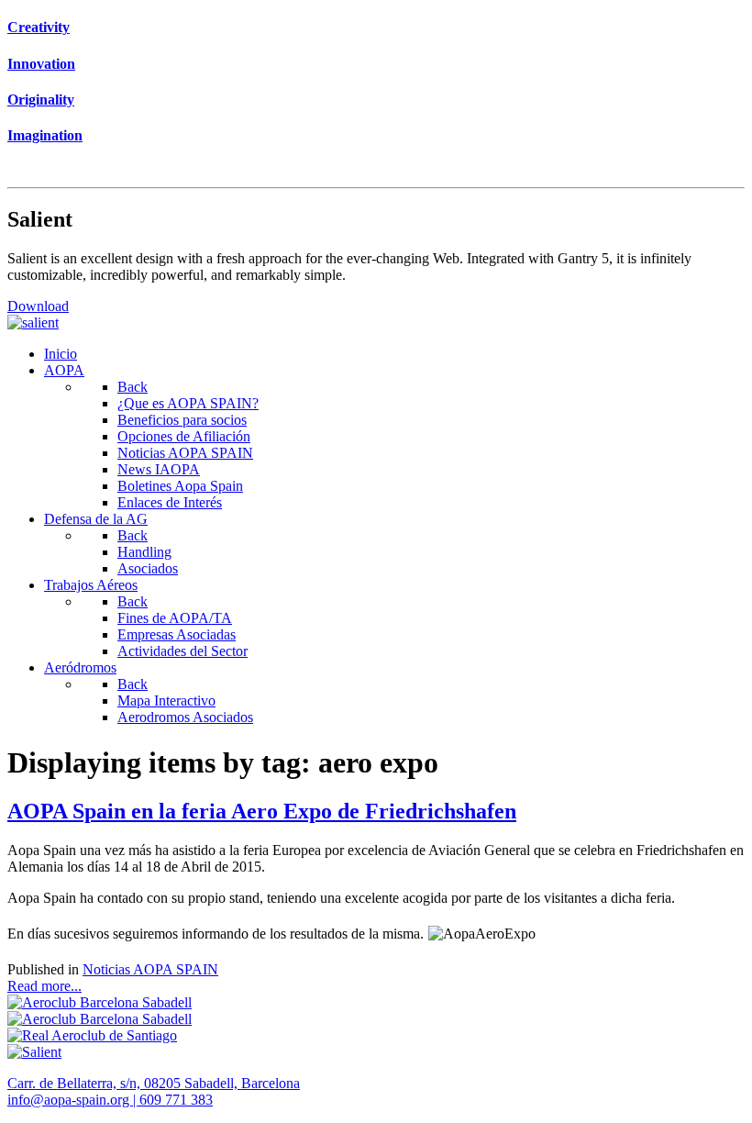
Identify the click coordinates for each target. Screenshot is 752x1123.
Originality (40, 99)
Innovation (41, 64)
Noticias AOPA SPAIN (150, 969)
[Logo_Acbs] (99, 1002)
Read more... (44, 986)
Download (38, 306)
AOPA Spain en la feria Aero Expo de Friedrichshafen (261, 811)
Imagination (45, 135)
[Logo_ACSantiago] (92, 1035)
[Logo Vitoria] (99, 1019)
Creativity (38, 27)
